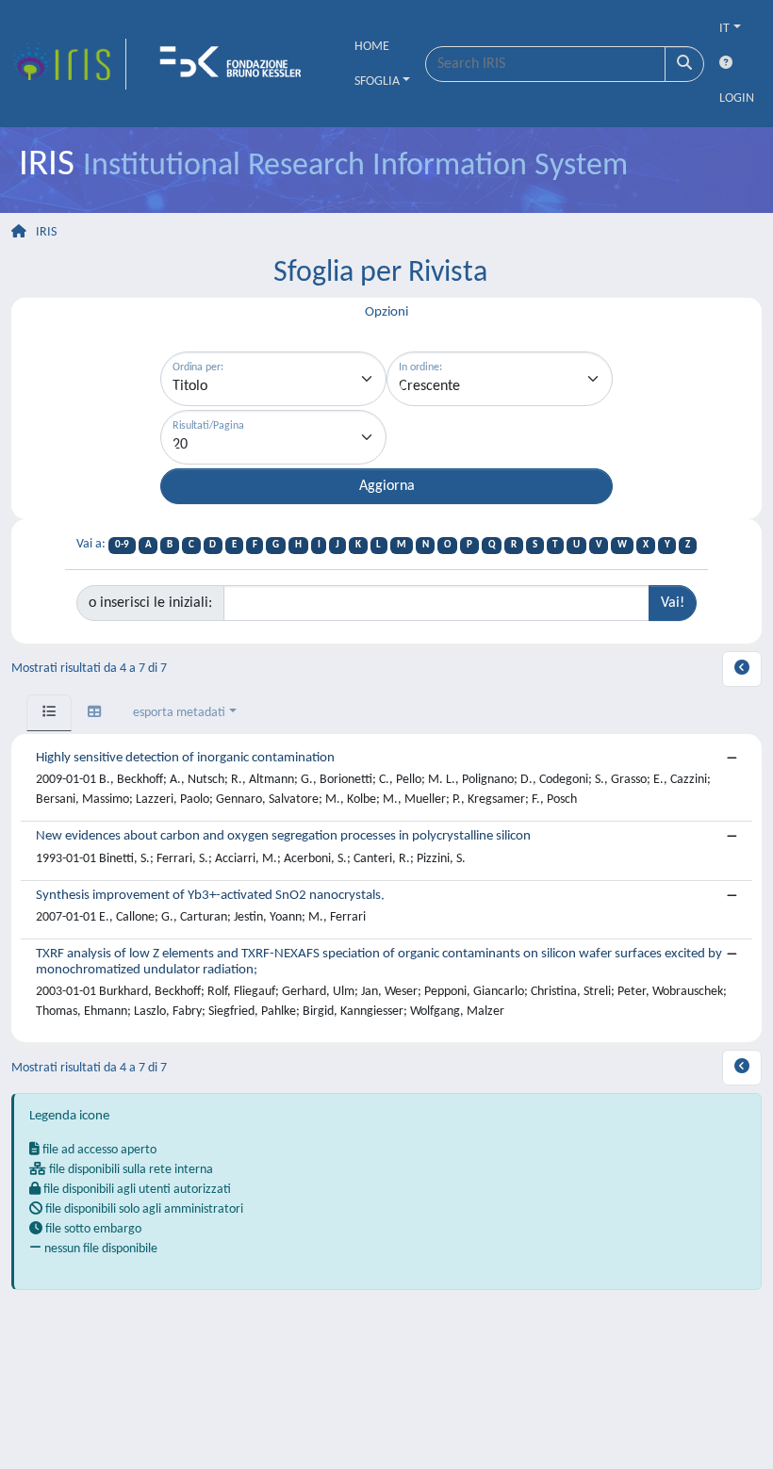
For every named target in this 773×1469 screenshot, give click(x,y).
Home (371, 47)
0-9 (122, 545)
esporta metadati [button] (179, 713)
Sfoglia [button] (377, 81)
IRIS (46, 232)
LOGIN (736, 98)
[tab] (49, 712)
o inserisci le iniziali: (150, 603)
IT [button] (724, 29)
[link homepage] (68, 64)
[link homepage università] (236, 64)
